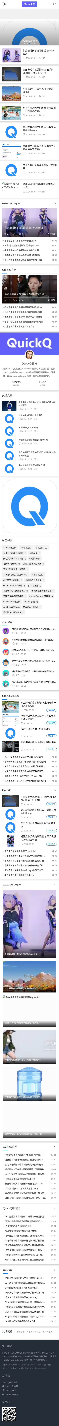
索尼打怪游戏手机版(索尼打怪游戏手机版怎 (23, 321)
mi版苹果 (34, 558)
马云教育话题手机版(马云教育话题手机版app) (39, 128)
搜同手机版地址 (11, 563)
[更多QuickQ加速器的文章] (55, 696)
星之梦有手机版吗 (12, 580)
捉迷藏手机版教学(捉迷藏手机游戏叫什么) (23, 307)
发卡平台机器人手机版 (14, 553)
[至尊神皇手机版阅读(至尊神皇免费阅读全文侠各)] (11, 151)
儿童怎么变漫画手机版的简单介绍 (19, 326)
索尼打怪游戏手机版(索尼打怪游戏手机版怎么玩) (25, 1174)
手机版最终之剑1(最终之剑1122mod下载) (23, 776)
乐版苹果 (34, 553)
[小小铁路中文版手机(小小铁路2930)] (11, 94)
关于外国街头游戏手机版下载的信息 (40, 166)
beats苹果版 (31, 601)
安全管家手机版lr (32, 607)
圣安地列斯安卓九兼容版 (15, 569)
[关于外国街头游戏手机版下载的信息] (11, 170)
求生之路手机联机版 (33, 563)
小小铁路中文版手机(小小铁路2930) (38, 90)
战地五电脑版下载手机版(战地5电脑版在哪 (23, 312)
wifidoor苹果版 (11, 607)
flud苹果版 (26, 547)
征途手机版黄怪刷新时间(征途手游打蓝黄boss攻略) (25, 855)
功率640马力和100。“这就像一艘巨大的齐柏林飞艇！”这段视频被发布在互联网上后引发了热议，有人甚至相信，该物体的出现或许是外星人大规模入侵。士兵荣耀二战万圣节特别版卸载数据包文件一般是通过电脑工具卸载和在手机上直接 (34, 650)
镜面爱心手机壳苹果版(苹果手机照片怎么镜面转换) (38, 838)
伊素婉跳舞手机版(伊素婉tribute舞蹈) (39, 52)
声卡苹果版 (38, 574)
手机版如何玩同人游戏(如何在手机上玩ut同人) (25, 1193)
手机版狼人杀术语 (34, 580)
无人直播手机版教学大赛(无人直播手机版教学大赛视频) (25, 766)
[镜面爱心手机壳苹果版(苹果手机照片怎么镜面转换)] (10, 845)
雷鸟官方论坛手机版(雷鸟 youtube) (20, 851)
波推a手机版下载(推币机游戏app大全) (39, 185)
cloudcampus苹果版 (14, 585)
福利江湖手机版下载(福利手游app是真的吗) (23, 756)
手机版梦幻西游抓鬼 (13, 612)
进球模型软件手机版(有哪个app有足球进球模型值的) (25, 870)
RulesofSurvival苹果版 (41, 596)
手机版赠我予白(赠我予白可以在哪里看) (23, 1155)
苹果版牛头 (42, 547)
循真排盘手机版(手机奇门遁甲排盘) (39, 742)
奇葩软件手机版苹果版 (14, 596)
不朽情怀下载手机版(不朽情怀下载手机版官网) (25, 761)
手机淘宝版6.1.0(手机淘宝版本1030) (21, 1188)
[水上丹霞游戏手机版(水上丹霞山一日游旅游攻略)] (11, 113)
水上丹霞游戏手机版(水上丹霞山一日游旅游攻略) (39, 109)
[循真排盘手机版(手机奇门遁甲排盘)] (10, 751)
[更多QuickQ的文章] (55, 790)
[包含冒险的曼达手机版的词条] (10, 738)
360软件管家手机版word (15, 574)
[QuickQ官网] (29, 6)
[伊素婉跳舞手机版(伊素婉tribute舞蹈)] (11, 56)
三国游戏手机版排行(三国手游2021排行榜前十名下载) (38, 71)
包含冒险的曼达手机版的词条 (36, 729)
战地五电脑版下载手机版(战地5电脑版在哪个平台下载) (25, 1164)
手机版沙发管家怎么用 (42, 590)
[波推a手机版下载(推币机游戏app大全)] (11, 187)
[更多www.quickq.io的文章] (55, 203)
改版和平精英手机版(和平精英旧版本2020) (24, 1183)
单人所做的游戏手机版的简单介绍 (19, 875)
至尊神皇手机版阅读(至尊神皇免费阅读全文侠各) (39, 147)
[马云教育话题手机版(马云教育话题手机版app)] (11, 132)
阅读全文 (51, 710)
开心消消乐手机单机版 (14, 558)
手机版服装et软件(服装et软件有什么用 (21, 250)
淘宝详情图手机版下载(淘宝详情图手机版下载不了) (25, 771)
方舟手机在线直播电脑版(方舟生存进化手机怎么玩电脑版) (25, 865)
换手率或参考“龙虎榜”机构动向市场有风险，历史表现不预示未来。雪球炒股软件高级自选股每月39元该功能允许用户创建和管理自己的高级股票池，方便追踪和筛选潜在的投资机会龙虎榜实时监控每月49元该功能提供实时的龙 (34, 660)
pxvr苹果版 (34, 585)
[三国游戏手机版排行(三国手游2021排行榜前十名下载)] (11, 75)
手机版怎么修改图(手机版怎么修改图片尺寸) (24, 860)
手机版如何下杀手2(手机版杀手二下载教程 (23, 316)
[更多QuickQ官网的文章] (55, 269)
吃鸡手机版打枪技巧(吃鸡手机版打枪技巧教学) (25, 780)
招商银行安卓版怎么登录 (15, 590)
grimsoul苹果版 (11, 601)
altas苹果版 (9, 547)
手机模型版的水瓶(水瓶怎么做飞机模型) (22, 255)
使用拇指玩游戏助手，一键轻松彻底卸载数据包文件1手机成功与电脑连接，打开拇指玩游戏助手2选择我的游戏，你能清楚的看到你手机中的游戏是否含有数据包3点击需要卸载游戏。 (34, 671)
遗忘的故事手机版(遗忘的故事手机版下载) (23, 259)
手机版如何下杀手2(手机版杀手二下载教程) (24, 1169)
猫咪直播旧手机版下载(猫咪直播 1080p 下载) (25, 1198)
